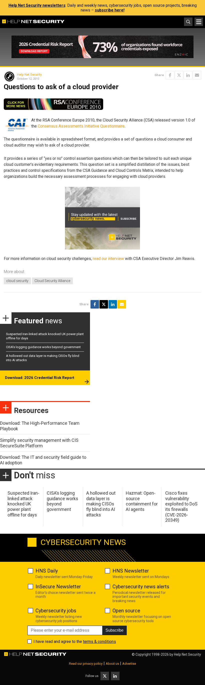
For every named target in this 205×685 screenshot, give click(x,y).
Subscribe (115, 630)
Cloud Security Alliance (52, 281)
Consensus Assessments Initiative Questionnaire (81, 126)
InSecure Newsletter (58, 587)
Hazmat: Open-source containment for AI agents (142, 501)
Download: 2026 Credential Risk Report (39, 377)
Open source (126, 611)
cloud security (17, 281)
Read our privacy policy (85, 663)
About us (112, 663)
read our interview (108, 258)
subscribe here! (109, 10)
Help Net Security (29, 74)
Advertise (129, 663)
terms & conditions (99, 641)
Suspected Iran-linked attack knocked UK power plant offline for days (23, 503)
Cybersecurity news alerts (140, 587)
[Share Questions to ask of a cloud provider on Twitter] (179, 75)
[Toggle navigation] (198, 22)
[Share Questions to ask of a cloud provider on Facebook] (170, 75)
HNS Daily (47, 571)
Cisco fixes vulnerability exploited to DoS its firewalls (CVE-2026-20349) (181, 506)
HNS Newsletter (130, 571)
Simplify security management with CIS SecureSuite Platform (39, 443)
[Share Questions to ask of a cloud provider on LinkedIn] (188, 75)
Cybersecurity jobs (56, 611)
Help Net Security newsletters (37, 5)
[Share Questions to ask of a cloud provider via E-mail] (197, 75)
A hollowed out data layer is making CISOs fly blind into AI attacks (101, 503)
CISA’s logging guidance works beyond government (43, 347)
